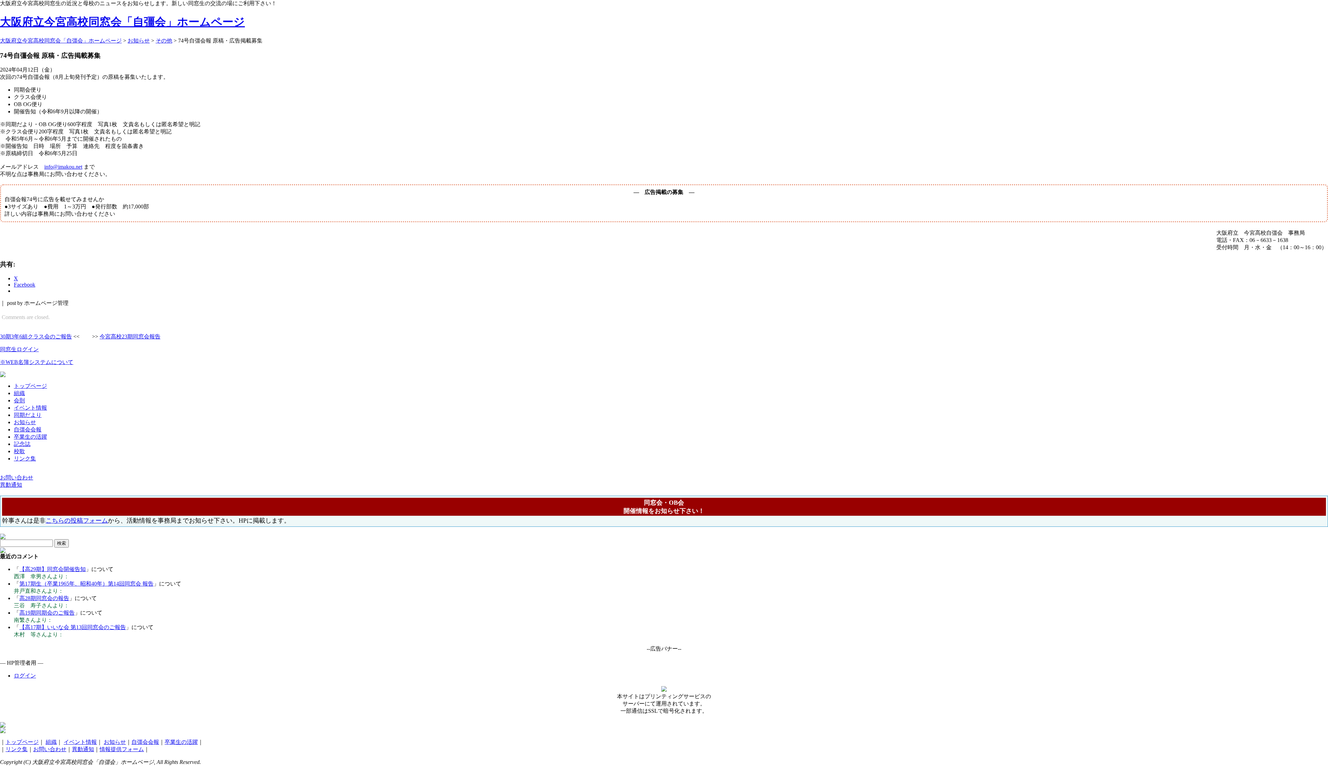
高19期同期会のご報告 (47, 613)
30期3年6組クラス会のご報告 (36, 336)
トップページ (30, 386)
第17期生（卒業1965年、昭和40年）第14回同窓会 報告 (86, 584)
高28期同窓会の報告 (44, 598)
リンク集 (25, 458)
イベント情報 (30, 408)
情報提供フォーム (122, 749)
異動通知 (83, 749)
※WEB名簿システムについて (36, 362)
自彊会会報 (28, 429)
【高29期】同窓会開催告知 (52, 569)
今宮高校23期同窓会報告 (130, 336)
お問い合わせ (49, 749)
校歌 (19, 451)
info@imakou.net (63, 167)
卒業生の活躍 (30, 437)
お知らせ (25, 422)
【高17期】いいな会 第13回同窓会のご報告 (72, 627)
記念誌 (22, 444)
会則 (19, 400)
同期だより (28, 415)
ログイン (25, 676)
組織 (19, 393)
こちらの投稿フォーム (77, 520)
